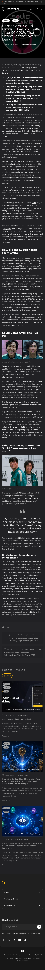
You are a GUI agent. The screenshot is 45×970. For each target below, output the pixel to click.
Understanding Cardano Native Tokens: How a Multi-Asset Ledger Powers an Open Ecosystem (22, 845)
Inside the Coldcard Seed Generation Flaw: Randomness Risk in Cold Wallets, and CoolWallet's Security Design (21, 781)
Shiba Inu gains (22, 302)
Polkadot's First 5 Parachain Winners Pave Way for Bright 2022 (19, 654)
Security (6, 743)
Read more (6, 736)
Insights (6, 20)
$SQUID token (18, 208)
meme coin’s (24, 226)
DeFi (34, 203)
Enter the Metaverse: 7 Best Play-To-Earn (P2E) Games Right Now (23, 639)
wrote (14, 407)
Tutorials (7, 687)
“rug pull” (7, 229)
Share (7, 627)
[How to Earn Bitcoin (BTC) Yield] (22, 696)
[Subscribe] (37, 942)
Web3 (15, 20)
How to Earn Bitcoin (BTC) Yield (16, 719)
